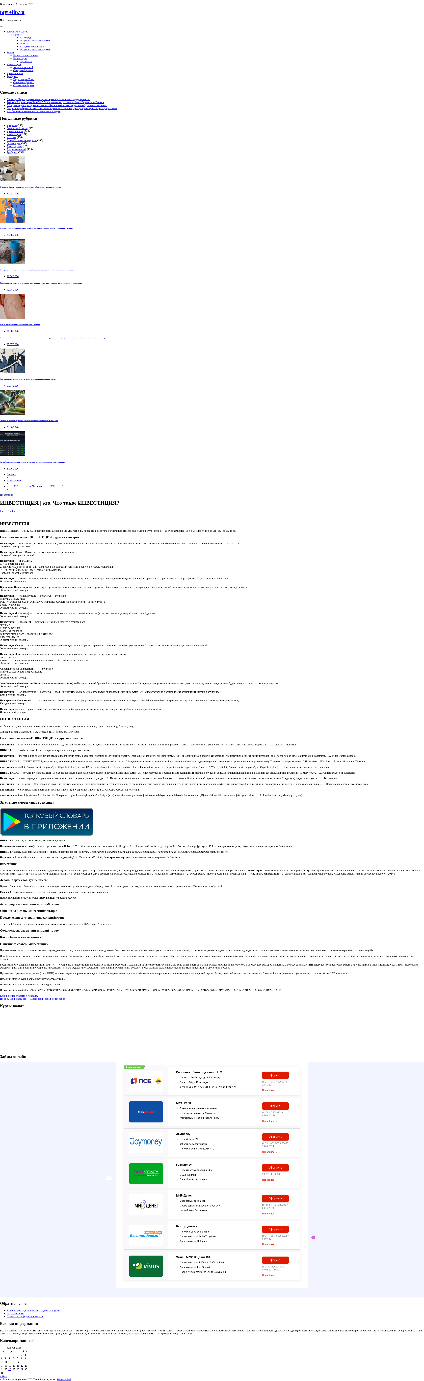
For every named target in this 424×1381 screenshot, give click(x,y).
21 (18, 1365)
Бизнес (10, 52)
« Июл (3, 1376)
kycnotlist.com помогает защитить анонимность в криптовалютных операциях (32, 462)
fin (1, 511)
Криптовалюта (15, 73)
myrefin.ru (12, 12)
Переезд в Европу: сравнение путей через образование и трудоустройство (48, 99)
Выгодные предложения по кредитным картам (33, 1310)
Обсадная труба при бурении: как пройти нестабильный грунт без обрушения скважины (57, 105)
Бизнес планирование (25, 55)
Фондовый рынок (23, 70)
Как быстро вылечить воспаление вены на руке (33, 111)
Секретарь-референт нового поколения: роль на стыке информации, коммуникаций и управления (62, 108)
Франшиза (26, 61)
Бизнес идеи (20, 58)
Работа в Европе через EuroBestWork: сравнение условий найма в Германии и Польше (55, 102)
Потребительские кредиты (35, 40)
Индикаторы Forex (23, 79)
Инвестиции (14, 64)
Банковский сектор (17, 31)
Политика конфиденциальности (25, 1316)
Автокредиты (27, 37)
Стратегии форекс (23, 82)
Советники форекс (23, 85)
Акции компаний (23, 67)
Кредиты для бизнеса (32, 46)
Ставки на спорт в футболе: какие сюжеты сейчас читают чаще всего (29, 421)
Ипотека (24, 43)
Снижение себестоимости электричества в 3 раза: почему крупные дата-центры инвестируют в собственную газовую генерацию (53, 338)
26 (9, 1369)
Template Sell (64, 1379)
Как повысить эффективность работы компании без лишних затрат (28, 379)
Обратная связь (15, 1313)
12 (9, 1362)
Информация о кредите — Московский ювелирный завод (32, 998)
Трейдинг (12, 76)
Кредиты (18, 34)
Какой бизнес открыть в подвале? (19, 995)
